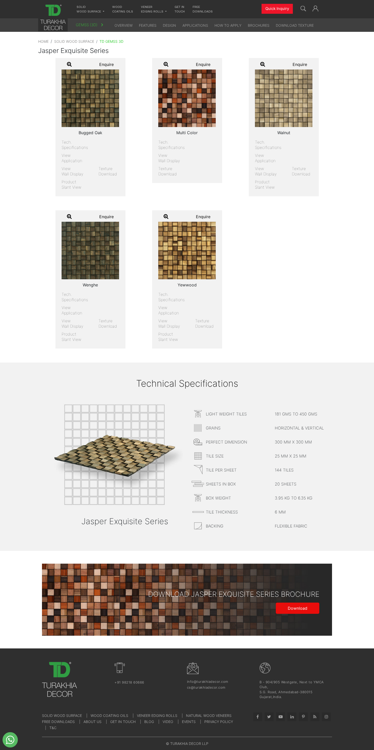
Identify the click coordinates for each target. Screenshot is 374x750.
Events (189, 721)
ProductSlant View (71, 184)
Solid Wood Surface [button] (89, 9)
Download (297, 608)
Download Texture (295, 25)
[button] (315, 8)
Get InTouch (180, 9)
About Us (92, 721)
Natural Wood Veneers (209, 715)
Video (168, 721)
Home (43, 41)
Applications (195, 25)
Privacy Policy (218, 721)
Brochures (258, 25)
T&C (52, 728)
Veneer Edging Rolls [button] (152, 9)
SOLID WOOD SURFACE (62, 715)
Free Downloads (203, 9)
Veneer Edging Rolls (157, 715)
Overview (123, 25)
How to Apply (227, 25)
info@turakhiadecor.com (207, 682)
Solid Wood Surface (74, 41)
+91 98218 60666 (129, 682)
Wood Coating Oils (122, 9)
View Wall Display (72, 171)
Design (169, 25)
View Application (72, 158)
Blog (149, 721)
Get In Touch (123, 721)
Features (147, 25)
